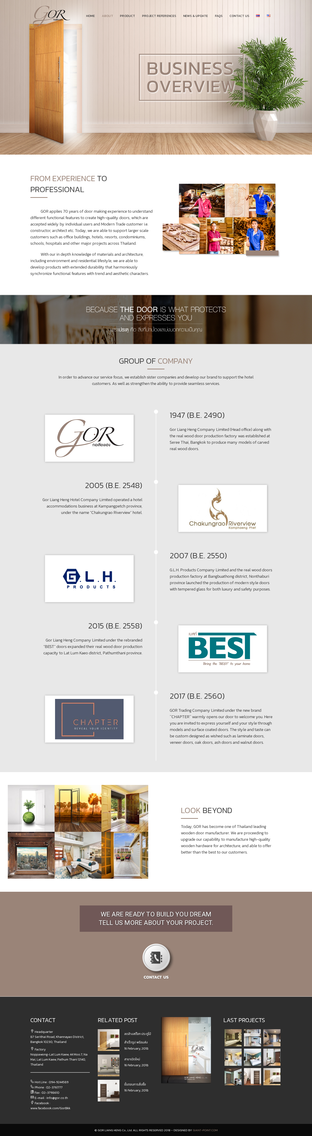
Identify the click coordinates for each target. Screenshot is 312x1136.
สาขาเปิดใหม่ (132, 1059)
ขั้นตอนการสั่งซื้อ (135, 1084)
